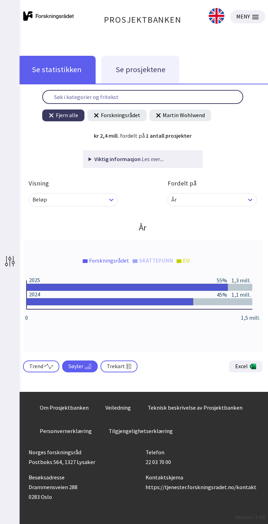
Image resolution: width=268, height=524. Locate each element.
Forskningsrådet (120, 115)
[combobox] (33, 199)
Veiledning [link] (118, 407)
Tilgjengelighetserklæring (141, 430)
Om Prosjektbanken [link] (64, 407)
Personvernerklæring (66, 430)
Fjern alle (67, 115)
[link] (216, 16)
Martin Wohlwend (184, 115)
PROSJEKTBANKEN (142, 19)
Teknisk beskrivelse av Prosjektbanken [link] (195, 407)
